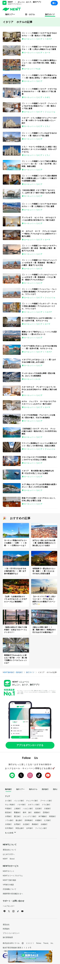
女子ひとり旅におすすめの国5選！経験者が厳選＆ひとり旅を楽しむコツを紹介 (44, 542)
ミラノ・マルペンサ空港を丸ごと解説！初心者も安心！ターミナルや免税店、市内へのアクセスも (39, 149)
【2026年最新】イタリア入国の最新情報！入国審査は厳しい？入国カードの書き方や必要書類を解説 (39, 178)
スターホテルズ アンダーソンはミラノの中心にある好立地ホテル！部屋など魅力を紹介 (39, 389)
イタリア (38, 39)
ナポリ (47, 97)
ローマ (47, 53)
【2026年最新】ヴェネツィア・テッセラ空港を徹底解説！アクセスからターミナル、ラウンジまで (39, 306)
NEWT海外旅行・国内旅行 (13, 672)
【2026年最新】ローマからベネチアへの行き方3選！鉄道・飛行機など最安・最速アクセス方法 (39, 248)
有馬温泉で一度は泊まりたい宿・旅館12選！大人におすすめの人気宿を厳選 (44, 571)
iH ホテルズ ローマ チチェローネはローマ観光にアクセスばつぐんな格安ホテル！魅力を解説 (39, 233)
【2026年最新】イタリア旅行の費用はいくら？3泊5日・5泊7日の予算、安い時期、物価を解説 (39, 163)
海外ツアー (10, 14)
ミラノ (47, 126)
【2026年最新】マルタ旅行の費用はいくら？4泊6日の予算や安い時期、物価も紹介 (39, 62)
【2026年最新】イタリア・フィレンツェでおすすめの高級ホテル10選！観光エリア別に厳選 (39, 105)
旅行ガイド (50, 14)
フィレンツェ (50, 112)
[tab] (8, 789)
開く (54, 3)
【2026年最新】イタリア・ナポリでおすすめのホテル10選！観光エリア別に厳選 (39, 91)
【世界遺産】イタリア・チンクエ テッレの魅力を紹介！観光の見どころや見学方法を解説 (39, 431)
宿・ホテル (30, 14)
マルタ (38, 69)
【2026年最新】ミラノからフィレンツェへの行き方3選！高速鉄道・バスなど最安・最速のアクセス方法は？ (39, 277)
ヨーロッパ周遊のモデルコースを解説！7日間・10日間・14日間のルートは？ (15, 542)
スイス (38, 379)
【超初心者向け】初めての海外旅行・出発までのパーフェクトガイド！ (15, 629)
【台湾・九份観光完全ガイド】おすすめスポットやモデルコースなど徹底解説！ (15, 599)
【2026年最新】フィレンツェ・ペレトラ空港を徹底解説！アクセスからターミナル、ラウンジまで (39, 291)
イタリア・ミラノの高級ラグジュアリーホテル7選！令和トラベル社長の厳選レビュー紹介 (39, 120)
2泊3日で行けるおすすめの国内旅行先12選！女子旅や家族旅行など (15, 571)
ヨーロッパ (28, 39)
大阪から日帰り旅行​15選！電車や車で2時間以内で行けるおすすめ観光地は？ (44, 629)
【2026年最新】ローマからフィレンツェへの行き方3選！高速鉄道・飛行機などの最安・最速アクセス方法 (39, 262)
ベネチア (48, 39)
